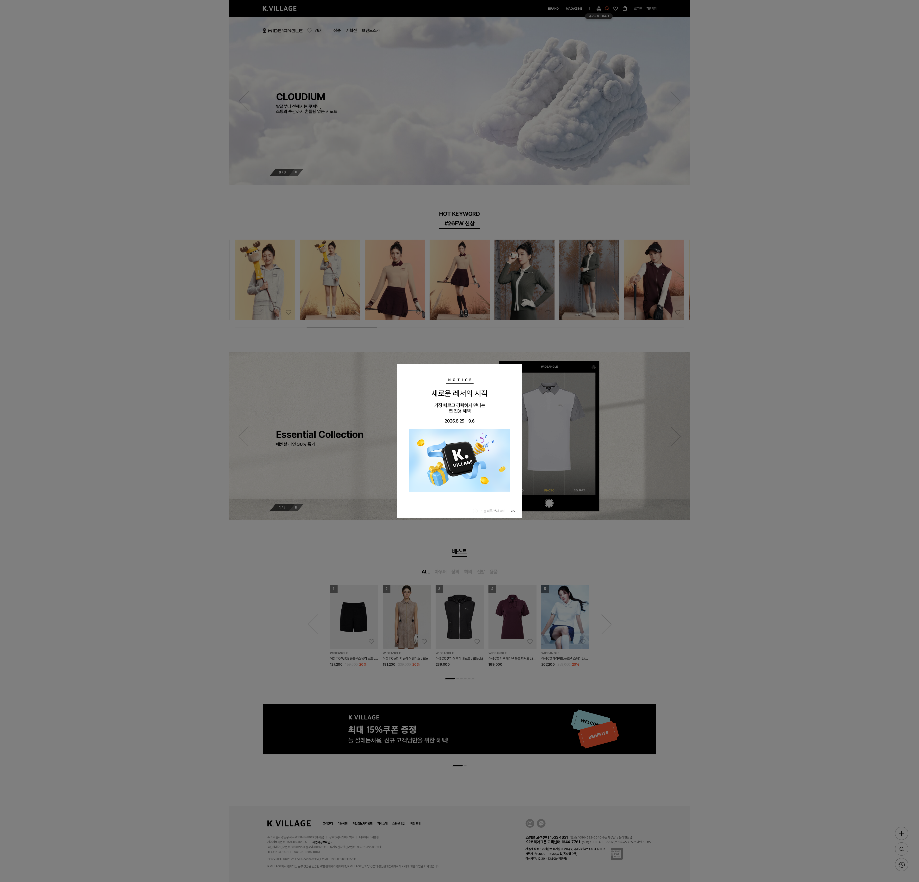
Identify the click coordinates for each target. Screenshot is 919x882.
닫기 (514, 511)
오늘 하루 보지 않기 (493, 511)
